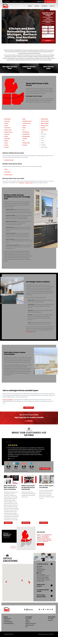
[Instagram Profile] (41, 609)
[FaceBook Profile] (39, 609)
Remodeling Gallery (29, 625)
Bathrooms (44, 6)
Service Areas (28, 618)
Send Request (48, 40)
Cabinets (30, 6)
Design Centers (51, 617)
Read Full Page (8, 522)
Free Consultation (28, 407)
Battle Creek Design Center (41, 596)
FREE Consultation (51, 1)
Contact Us (22, 1)
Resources (7, 1)
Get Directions (40, 570)
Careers (27, 620)
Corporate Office (42, 564)
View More (40, 544)
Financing (27, 621)
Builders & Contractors (30, 623)
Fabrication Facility (41, 585)
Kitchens (37, 6)
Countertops (6, 620)
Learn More (29, 420)
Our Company (28, 617)
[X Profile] (46, 609)
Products (52, 6)
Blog (26, 626)
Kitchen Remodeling (8, 621)
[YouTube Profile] (48, 609)
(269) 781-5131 (29, 609)
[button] (29, 583)
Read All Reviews (45, 468)
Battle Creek (50, 618)
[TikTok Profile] (50, 609)
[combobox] (51, 32)
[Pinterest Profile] (52, 609)
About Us (14, 1)
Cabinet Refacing (7, 618)
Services (6, 617)
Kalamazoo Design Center (43, 590)
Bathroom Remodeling (8, 623)
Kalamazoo (50, 620)
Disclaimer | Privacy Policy (9, 634)
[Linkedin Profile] (43, 609)
